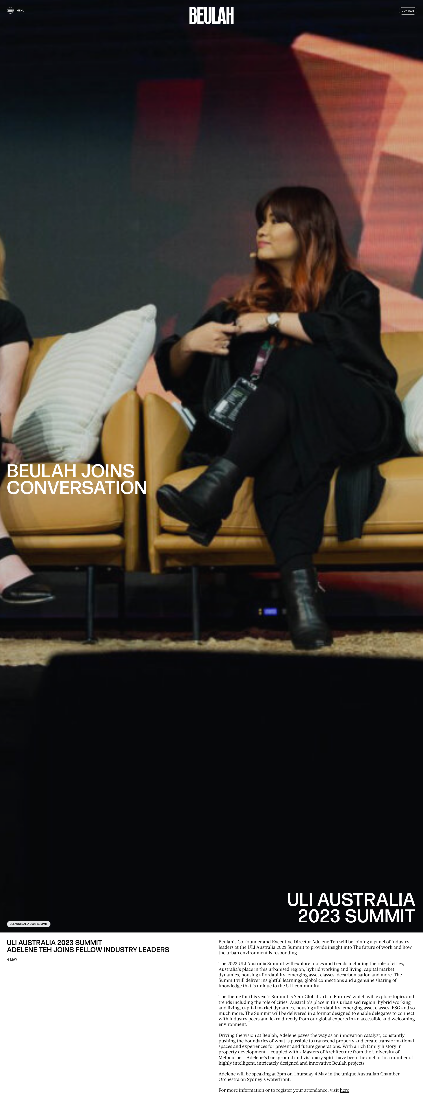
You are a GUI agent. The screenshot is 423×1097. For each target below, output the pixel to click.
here (344, 1090)
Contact (408, 11)
